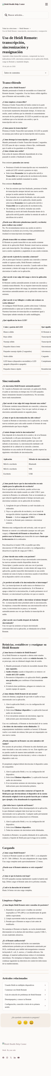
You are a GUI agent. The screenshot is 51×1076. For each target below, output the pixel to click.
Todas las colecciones (9, 28)
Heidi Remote (24, 28)
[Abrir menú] (46, 4)
